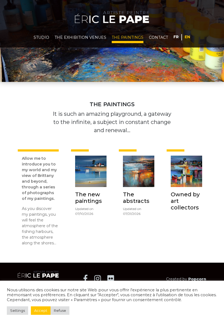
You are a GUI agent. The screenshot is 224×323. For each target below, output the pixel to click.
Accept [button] (40, 310)
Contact (158, 37)
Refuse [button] (60, 310)
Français (176, 36)
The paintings (127, 37)
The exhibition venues (80, 37)
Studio (41, 37)
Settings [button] (17, 310)
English (187, 36)
